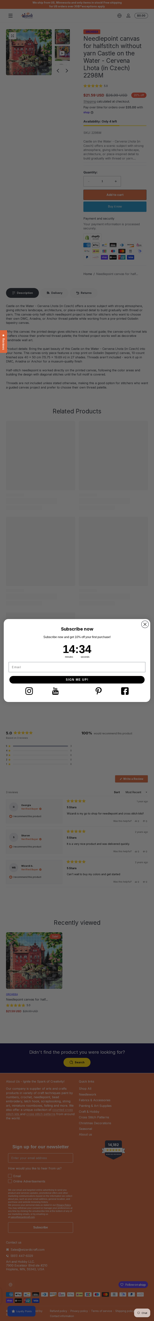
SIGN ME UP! (77, 679)
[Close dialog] (145, 624)
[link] (29, 691)
